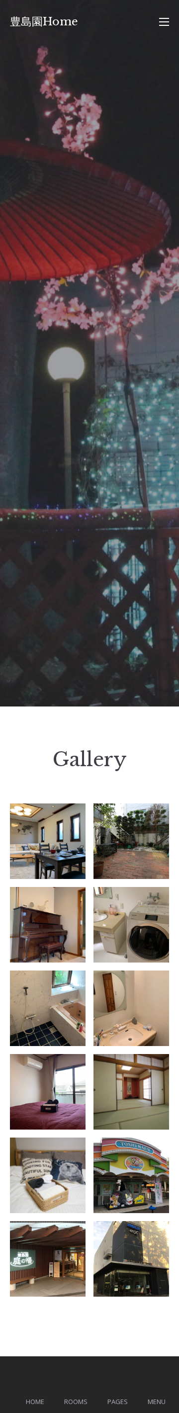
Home (35, 1401)
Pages (117, 1401)
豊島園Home (44, 21)
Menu (157, 1401)
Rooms (76, 1401)
